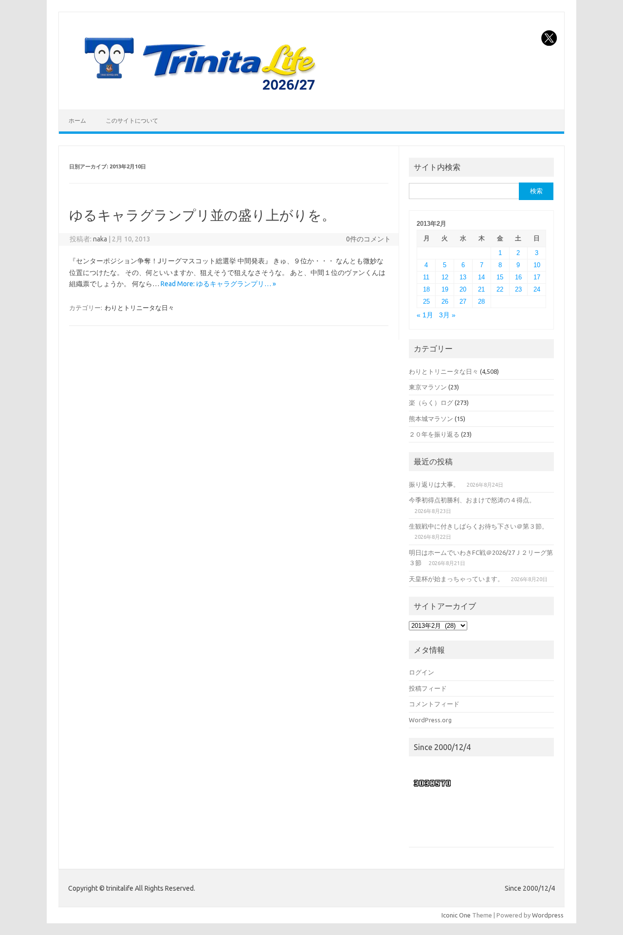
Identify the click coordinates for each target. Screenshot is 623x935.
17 (536, 277)
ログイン (421, 672)
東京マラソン (428, 387)
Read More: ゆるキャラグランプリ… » (218, 284)
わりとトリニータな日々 (139, 307)
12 (444, 277)
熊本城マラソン (431, 418)
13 (462, 277)
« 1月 (425, 315)
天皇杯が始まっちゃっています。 (456, 578)
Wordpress (548, 915)
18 (426, 289)
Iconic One (456, 915)
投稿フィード (428, 688)
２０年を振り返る (434, 434)
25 (426, 301)
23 (518, 289)
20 (462, 289)
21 (481, 289)
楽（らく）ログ (431, 402)
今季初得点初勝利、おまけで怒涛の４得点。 (472, 499)
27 (462, 301)
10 (536, 265)
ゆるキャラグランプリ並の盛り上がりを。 (202, 214)
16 (518, 277)
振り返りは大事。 (434, 484)
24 (536, 289)
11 (426, 277)
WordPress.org (430, 719)
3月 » (447, 315)
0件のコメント (368, 239)
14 (481, 277)
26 (444, 301)
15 (499, 277)
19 (444, 289)
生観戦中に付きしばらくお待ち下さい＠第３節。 (478, 526)
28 (481, 301)
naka (100, 239)
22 (499, 289)
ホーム (77, 120)
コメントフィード (434, 703)
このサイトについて (132, 120)
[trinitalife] (198, 93)
